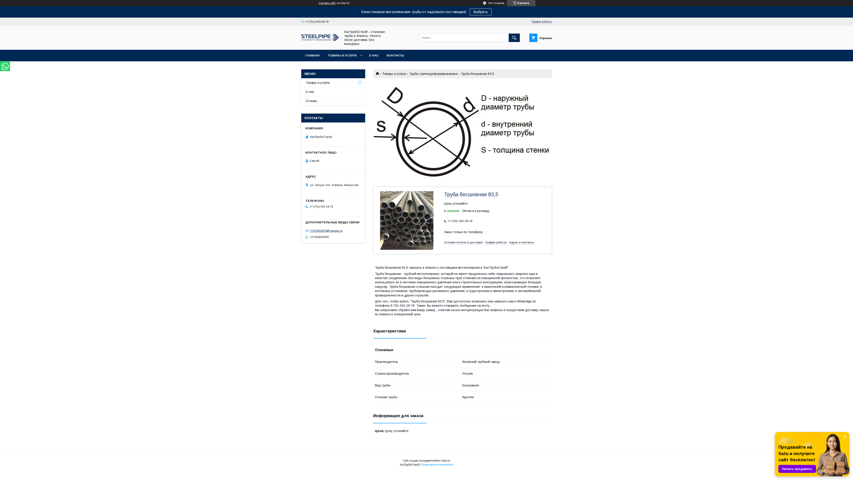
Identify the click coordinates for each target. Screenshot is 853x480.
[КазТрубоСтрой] (320, 40)
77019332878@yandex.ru (326, 230)
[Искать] (514, 38)
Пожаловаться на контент (437, 464)
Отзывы (311, 101)
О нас (374, 55)
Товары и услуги (342, 55)
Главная (312, 55)
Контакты (395, 55)
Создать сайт (327, 3)
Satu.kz (445, 460)
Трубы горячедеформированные (433, 74)
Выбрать (480, 12)
